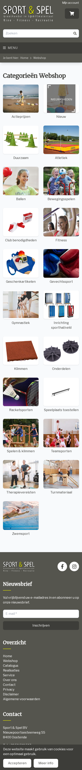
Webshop (39, 57)
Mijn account (70, 2)
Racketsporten (21, 410)
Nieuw (61, 117)
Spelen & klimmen (21, 451)
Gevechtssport (61, 282)
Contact (9, 685)
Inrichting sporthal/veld (61, 325)
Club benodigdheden (21, 240)
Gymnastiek (21, 323)
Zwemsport (21, 534)
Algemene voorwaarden (21, 699)
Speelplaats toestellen (61, 410)
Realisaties (11, 670)
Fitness (61, 240)
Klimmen (20, 369)
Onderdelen (61, 369)
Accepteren (17, 763)
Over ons (10, 680)
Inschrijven (41, 625)
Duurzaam (20, 158)
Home (24, 57)
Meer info (45, 763)
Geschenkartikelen (21, 282)
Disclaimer (11, 694)
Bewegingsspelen (61, 199)
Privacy (8, 689)
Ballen (21, 199)
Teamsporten (61, 451)
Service (9, 675)
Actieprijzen (21, 117)
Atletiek (61, 158)
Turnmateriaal (61, 492)
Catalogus (10, 666)
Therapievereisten (20, 492)
